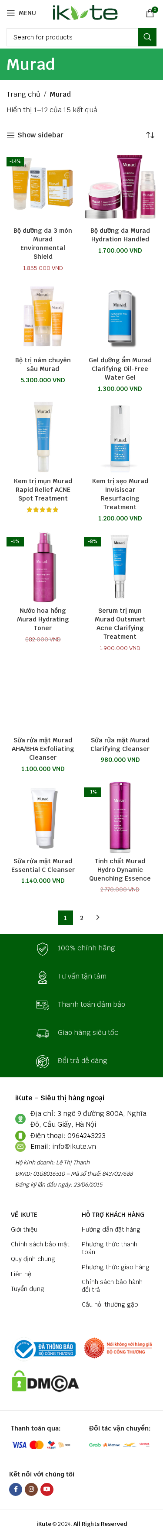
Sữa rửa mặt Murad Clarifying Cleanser (120, 744)
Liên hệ (21, 1274)
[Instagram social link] (31, 1489)
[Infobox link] (81, 949)
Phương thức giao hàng (116, 1267)
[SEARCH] (147, 37)
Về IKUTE (24, 1215)
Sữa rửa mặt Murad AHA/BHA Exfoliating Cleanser (43, 748)
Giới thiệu (24, 1229)
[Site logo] (84, 12)
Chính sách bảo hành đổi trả (112, 1286)
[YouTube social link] (46, 1489)
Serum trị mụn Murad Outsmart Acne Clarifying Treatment (120, 623)
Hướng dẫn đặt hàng (111, 1229)
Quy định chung (33, 1259)
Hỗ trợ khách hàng (113, 1215)
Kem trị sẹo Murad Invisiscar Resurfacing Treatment (120, 494)
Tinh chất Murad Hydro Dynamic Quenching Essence (120, 869)
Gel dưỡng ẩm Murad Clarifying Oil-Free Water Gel (120, 368)
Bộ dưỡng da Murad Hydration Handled (120, 234)
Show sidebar (40, 135)
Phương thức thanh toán (109, 1248)
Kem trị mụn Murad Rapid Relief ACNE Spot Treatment (43, 489)
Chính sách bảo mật (40, 1244)
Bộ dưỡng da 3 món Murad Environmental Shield (42, 243)
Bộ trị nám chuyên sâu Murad (43, 364)
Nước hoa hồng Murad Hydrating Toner (43, 619)
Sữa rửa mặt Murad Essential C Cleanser (43, 865)
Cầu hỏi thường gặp (110, 1304)
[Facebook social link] (15, 1489)
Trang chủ (23, 94)
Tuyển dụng (27, 1289)
